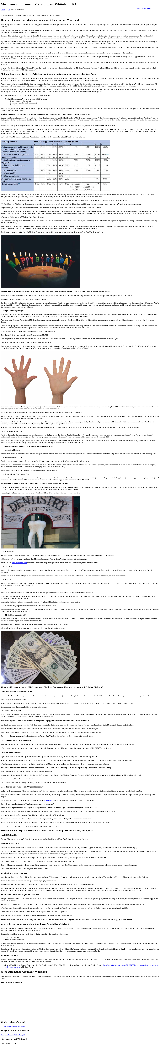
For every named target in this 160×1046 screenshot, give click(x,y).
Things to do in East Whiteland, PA (13, 1035)
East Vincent (141, 8)
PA (9, 10)
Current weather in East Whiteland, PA (14, 1026)
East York (150, 8)
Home (3, 10)
